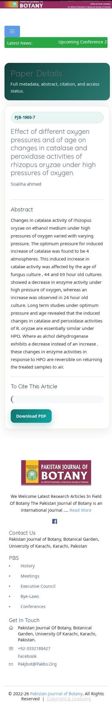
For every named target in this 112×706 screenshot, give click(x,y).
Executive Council (38, 586)
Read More (80, 510)
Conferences (33, 606)
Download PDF (31, 416)
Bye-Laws (30, 596)
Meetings (30, 576)
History (28, 566)
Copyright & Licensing (69, 699)
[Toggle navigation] (12, 31)
